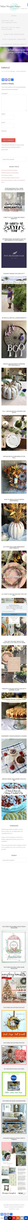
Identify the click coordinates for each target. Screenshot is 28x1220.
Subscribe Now (14, 614)
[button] (14, 605)
